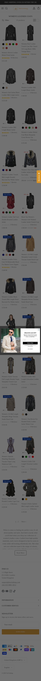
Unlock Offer (30, 343)
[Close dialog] (39, 329)
